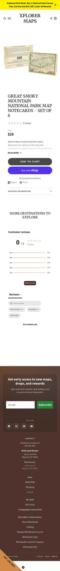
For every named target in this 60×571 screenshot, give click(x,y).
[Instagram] (16, 426)
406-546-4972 (30, 446)
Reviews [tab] (15, 295)
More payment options (30, 178)
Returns (54, 556)
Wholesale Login (30, 537)
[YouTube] (31, 426)
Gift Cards (30, 504)
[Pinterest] (24, 426)
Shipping (30, 487)
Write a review (30, 283)
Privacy (40, 556)
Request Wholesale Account (30, 532)
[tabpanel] (30, 328)
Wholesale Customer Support (30, 542)
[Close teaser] (23, 567)
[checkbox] (14, 315)
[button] (30, 252)
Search (30, 492)
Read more (13, 153)
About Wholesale (30, 522)
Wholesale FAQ (30, 547)
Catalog (30, 527)
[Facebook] (9, 426)
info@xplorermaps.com (30, 443)
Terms (47, 556)
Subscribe (45, 404)
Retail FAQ (30, 482)
